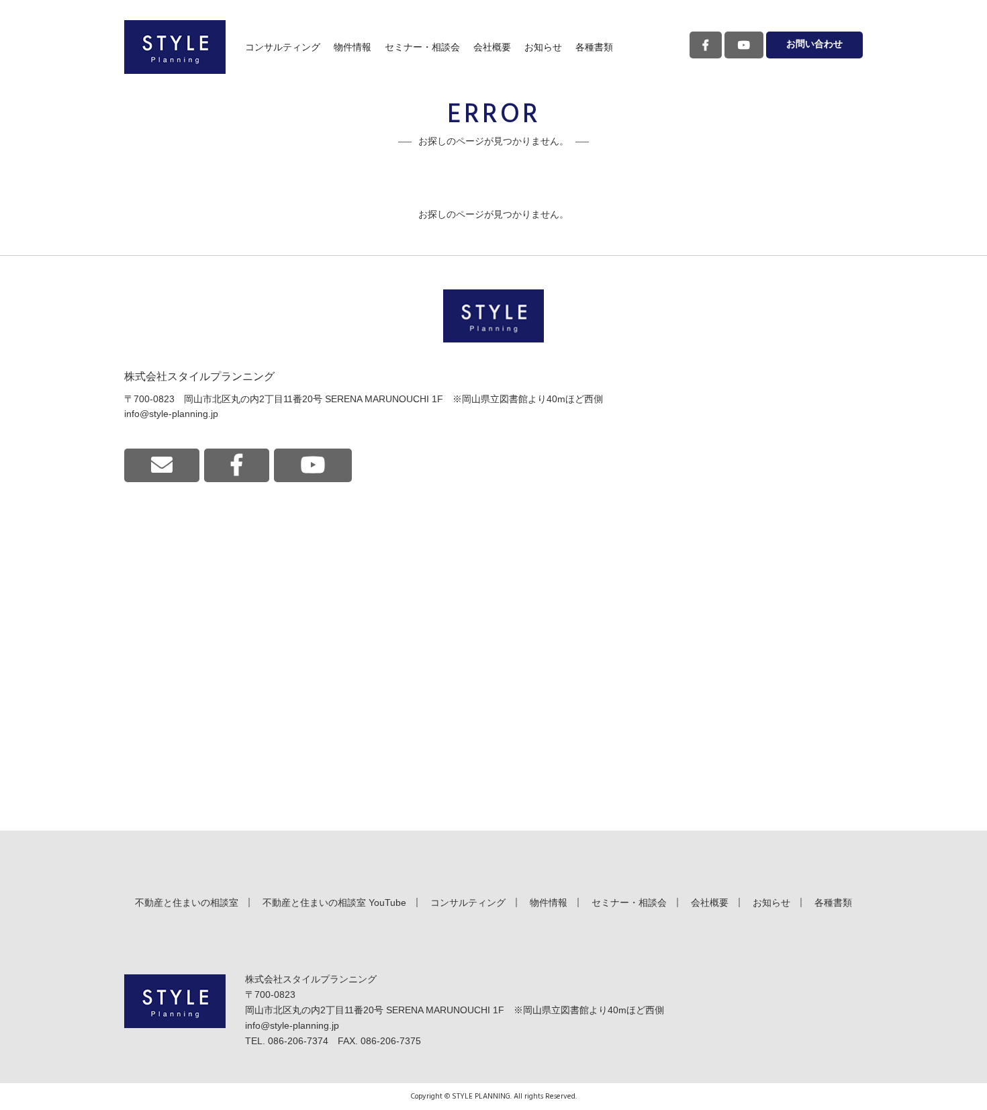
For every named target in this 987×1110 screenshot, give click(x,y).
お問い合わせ (814, 45)
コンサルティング (282, 47)
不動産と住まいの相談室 (186, 902)
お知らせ (543, 47)
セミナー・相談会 (422, 47)
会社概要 (492, 47)
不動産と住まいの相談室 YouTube (334, 902)
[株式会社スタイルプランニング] (175, 47)
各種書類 (594, 47)
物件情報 (352, 47)
